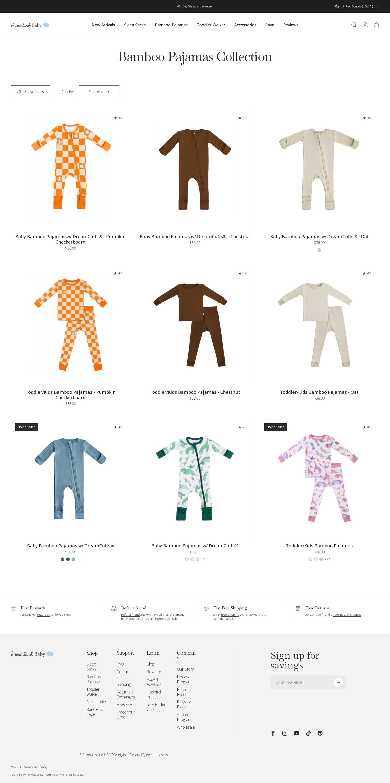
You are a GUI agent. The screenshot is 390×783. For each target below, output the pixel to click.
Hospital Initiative (154, 695)
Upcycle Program (184, 679)
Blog (150, 664)
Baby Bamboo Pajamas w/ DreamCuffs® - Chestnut (195, 236)
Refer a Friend (183, 692)
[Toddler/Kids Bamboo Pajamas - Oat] (319, 324)
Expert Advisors (154, 682)
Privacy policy (35, 774)
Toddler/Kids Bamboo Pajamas (319, 546)
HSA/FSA (124, 704)
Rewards (154, 671)
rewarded (43, 615)
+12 (327, 559)
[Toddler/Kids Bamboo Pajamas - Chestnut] (195, 324)
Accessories (96, 701)
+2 (203, 559)
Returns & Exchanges (126, 695)
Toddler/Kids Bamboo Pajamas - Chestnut (195, 392)
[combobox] (357, 6)
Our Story (185, 669)
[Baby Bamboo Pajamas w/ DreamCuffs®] (70, 478)
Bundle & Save (94, 712)
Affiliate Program (184, 717)
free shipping (230, 615)
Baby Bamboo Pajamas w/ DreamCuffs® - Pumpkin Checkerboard (70, 239)
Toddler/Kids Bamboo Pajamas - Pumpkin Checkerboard (71, 395)
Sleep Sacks (91, 667)
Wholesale (186, 727)
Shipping (124, 684)
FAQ (120, 664)
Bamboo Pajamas (93, 679)
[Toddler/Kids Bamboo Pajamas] (319, 478)
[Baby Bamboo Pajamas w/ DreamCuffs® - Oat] (319, 169)
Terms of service (55, 774)
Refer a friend (130, 615)
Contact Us (123, 674)
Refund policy (18, 774)
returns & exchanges (347, 615)
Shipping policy (74, 774)
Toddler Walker (93, 692)
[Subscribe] (338, 682)
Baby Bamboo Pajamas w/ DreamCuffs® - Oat (319, 236)
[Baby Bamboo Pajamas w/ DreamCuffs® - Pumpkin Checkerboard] (70, 169)
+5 (79, 559)
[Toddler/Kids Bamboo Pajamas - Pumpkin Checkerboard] (70, 324)
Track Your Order (126, 715)
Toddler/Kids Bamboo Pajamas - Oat (319, 392)
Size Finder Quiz (156, 707)
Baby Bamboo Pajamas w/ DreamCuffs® (70, 546)
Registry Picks (184, 704)
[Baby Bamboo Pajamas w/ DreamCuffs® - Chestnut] (195, 169)
